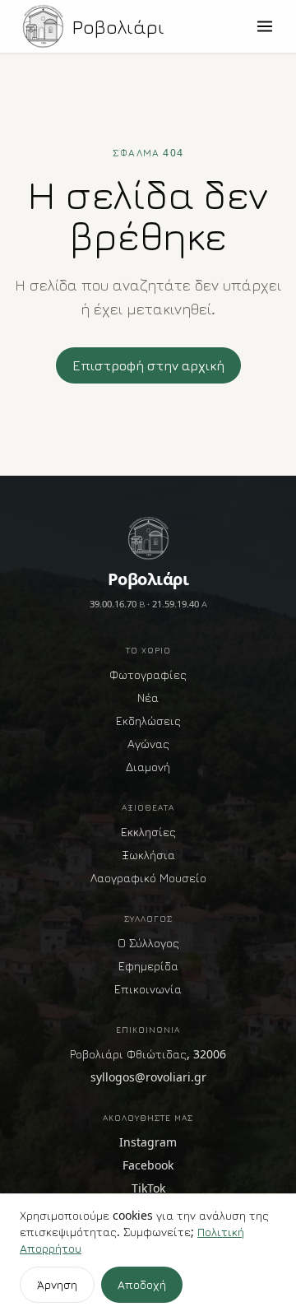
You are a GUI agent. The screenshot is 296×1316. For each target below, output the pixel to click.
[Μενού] (265, 26)
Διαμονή (148, 767)
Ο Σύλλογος (148, 943)
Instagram (148, 1142)
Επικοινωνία (148, 989)
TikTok (148, 1188)
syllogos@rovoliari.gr (148, 1077)
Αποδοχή (142, 1284)
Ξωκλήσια (148, 855)
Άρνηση (57, 1284)
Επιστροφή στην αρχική (148, 365)
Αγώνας (148, 744)
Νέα (148, 698)
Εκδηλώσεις (148, 721)
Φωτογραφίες (148, 674)
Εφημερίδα (148, 966)
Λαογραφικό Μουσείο (148, 878)
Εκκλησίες (148, 832)
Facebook (148, 1165)
